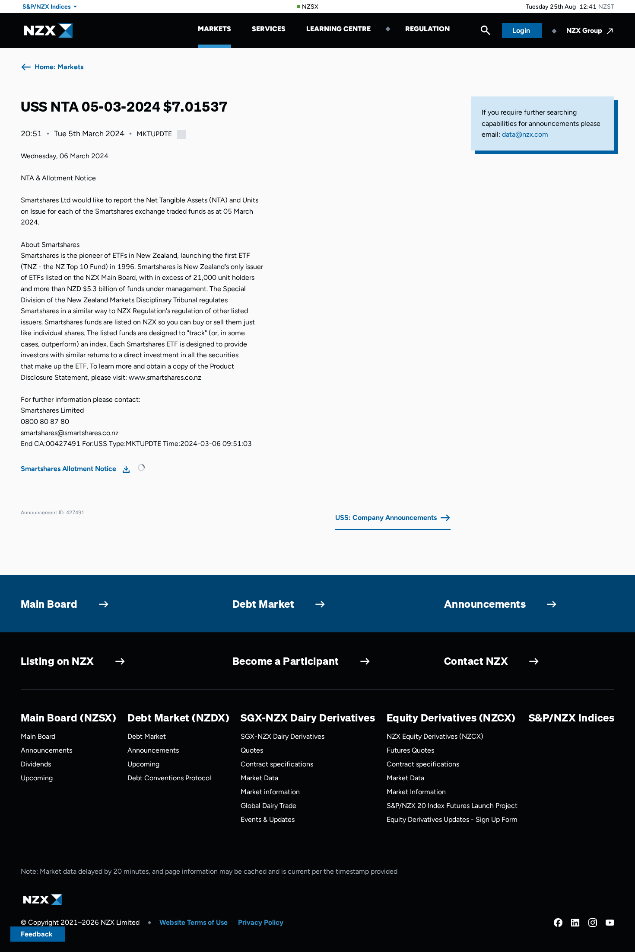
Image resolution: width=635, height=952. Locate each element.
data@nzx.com (525, 134)
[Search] (485, 32)
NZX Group (584, 30)
